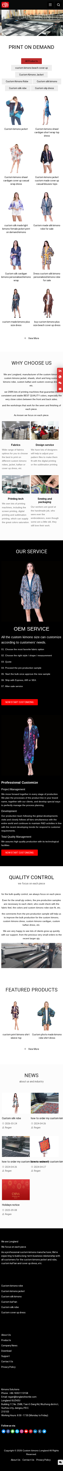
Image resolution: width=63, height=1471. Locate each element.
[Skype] (17, 1432)
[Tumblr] (39, 1432)
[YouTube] (26, 1432)
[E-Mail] (3, 1432)
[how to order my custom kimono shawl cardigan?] (45, 1103)
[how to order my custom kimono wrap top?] (45, 1146)
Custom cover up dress (13, 1312)
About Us (6, 1335)
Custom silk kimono (47, 81)
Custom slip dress (44, 88)
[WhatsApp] (12, 1432)
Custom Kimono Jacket (31, 74)
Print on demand (31, 47)
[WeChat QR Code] (60, 383)
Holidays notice (11, 1204)
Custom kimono (31, 1450)
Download (6, 1351)
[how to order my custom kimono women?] (16, 1146)
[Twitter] (44, 1432)
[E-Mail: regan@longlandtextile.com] (60, 389)
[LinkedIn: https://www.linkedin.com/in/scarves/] (60, 371)
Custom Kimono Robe (17, 81)
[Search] (58, 5)
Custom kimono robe (12, 1285)
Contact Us (7, 1361)
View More (33, 338)
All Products (31, 61)
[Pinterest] (30, 1432)
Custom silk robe (17, 88)
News (31, 1075)
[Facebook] (8, 1432)
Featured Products (31, 990)
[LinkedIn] (35, 1432)
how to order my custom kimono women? (25, 1161)
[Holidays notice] (16, 1189)
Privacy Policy (8, 1367)
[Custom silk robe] (16, 1103)
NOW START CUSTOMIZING (19, 702)
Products (6, 1340)
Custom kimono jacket (13, 1291)
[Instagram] (21, 1432)
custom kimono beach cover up (31, 68)
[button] (29, 33)
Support (5, 1356)
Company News (9, 1345)
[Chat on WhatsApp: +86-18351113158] (60, 377)
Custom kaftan (9, 1302)
